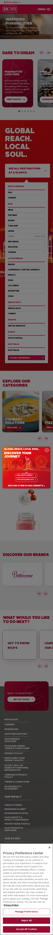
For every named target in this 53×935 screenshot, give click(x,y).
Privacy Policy (11, 905)
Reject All (26, 921)
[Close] (49, 847)
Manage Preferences (26, 912)
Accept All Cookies (26, 929)
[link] (26, 486)
